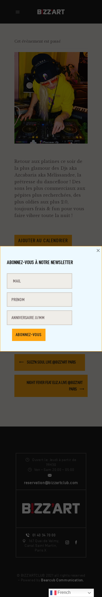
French (63, 592)
